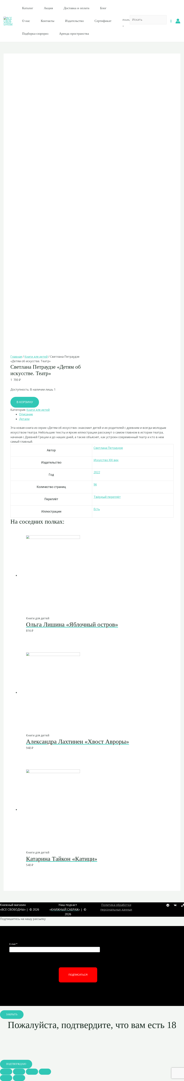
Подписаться (78, 974)
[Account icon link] (177, 21)
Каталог (27, 8)
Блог (103, 8)
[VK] (175, 905)
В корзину (25, 402)
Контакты (47, 21)
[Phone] (182, 905)
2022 (97, 472)
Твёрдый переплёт (107, 497)
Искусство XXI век (106, 460)
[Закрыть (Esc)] (6, 1072)
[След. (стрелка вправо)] (19, 1078)
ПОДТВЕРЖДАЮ (16, 1064)
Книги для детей (36, 357)
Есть (97, 509)
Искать (126, 19)
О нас (26, 21)
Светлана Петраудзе (108, 448)
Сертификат (103, 21)
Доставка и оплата (76, 8)
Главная (16, 357)
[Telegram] (167, 905)
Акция (48, 8)
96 (95, 484)
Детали (24, 419)
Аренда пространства (74, 33)
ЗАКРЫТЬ (11, 1014)
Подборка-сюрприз (35, 33)
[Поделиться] (19, 1072)
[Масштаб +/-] (45, 1072)
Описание (26, 414)
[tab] (96, 414)
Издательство (74, 21)
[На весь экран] (32, 1072)
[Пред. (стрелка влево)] (6, 1078)
